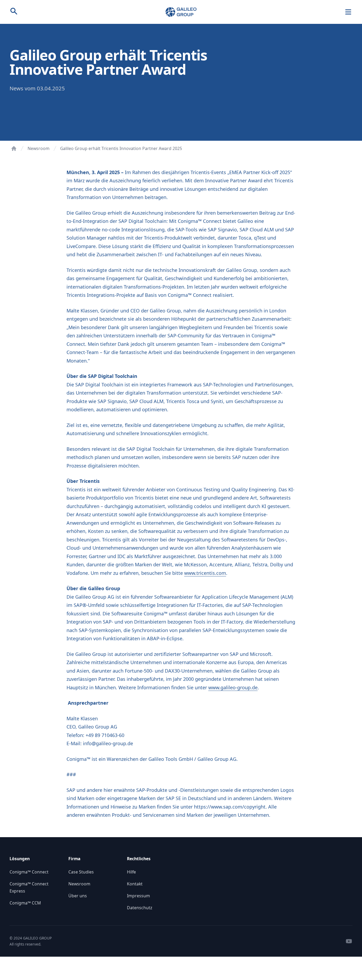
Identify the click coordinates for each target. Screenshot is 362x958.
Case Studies (81, 872)
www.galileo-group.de (233, 687)
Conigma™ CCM (25, 903)
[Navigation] (348, 12)
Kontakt (135, 884)
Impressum (138, 896)
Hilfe (131, 872)
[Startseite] (14, 148)
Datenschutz (139, 908)
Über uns (77, 896)
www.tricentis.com (205, 573)
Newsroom (39, 148)
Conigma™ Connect (29, 872)
